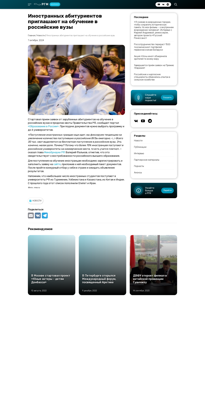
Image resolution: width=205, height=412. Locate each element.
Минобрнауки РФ (54, 152)
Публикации (140, 147)
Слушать (167, 97)
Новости (36, 201)
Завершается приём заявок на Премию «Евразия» (154, 66)
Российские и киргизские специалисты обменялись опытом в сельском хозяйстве (152, 77)
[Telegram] (44, 215)
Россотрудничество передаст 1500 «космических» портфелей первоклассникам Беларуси (152, 47)
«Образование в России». (43, 126)
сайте (57, 164)
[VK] (37, 215)
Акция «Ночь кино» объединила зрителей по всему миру (150, 57)
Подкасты (139, 166)
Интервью (139, 153)
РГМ (50, 4)
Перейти (167, 190)
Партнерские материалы (146, 160)
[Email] (31, 215)
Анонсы (138, 172)
